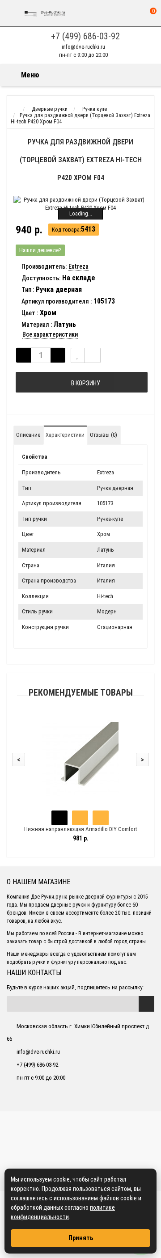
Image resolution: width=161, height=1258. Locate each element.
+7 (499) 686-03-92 (85, 36)
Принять (80, 1237)
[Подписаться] (146, 1004)
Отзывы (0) (103, 434)
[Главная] (15, 109)
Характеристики (65, 434)
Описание (28, 434)
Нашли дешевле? (40, 250)
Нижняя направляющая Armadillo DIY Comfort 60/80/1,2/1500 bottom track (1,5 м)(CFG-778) (80, 833)
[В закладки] (78, 355)
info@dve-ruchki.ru (83, 46)
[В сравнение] (92, 355)
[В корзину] (59, 818)
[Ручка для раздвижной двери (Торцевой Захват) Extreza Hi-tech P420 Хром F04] (80, 204)
